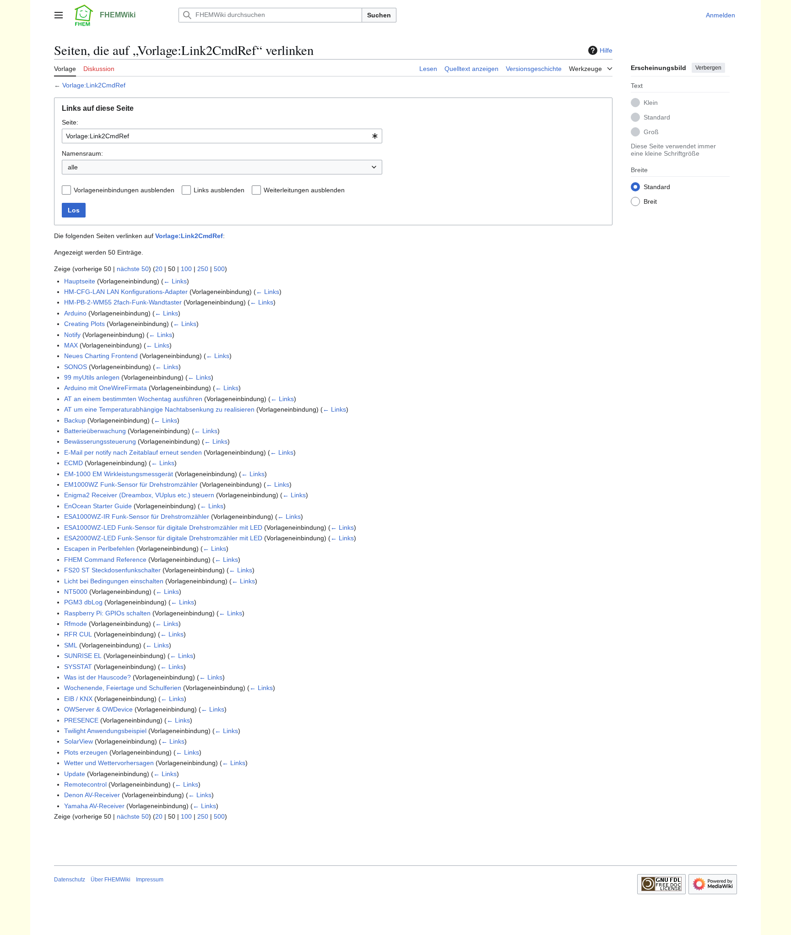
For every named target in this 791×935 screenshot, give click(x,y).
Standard (657, 116)
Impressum (149, 879)
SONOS (75, 366)
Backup (75, 420)
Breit (650, 201)
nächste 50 (133, 268)
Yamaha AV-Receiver (94, 806)
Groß (651, 131)
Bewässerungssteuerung (100, 441)
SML (70, 645)
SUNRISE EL (83, 655)
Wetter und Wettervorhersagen (109, 762)
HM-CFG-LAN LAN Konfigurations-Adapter (126, 291)
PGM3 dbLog (83, 602)
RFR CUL (78, 634)
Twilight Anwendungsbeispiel (105, 730)
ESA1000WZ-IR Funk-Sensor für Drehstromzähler (136, 516)
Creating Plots (84, 323)
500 (219, 268)
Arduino (75, 313)
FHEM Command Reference (105, 559)
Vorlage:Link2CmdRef (93, 85)
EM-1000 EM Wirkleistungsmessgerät (118, 474)
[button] (58, 15)
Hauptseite (79, 281)
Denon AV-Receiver (92, 795)
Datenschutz (69, 879)
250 (202, 268)
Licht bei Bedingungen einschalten (113, 581)
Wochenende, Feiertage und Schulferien (122, 687)
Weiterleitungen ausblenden (304, 190)
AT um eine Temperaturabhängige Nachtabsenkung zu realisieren (159, 409)
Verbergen (708, 68)
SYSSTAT (78, 666)
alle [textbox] (73, 167)
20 (159, 268)
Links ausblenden (219, 190)
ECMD (73, 463)
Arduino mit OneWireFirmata (105, 387)
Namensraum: (82, 153)
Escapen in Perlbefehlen (99, 548)
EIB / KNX (78, 698)
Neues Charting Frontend (101, 355)
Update (74, 773)
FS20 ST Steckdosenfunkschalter (112, 570)
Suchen (379, 15)
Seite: (70, 122)
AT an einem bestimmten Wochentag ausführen (133, 398)
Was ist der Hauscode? (97, 677)
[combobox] (222, 136)
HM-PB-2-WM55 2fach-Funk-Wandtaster (123, 302)
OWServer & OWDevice (98, 709)
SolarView (78, 741)
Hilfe (606, 50)
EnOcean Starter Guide (98, 506)
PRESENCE (81, 720)
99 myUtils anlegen (91, 377)
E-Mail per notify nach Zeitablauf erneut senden (133, 452)
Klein (651, 102)
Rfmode (75, 623)
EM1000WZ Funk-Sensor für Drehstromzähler (131, 484)
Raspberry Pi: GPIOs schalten (107, 613)
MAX (71, 345)
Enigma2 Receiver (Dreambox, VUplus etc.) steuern (139, 495)
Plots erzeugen (86, 752)
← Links (175, 281)
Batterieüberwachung (95, 431)
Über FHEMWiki (110, 879)
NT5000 (75, 591)
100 (186, 268)
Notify (72, 334)
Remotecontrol (85, 784)
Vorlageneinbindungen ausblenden (124, 190)
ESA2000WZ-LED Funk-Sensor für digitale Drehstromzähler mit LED (163, 538)
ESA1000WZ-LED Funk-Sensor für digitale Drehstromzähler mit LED (163, 527)
